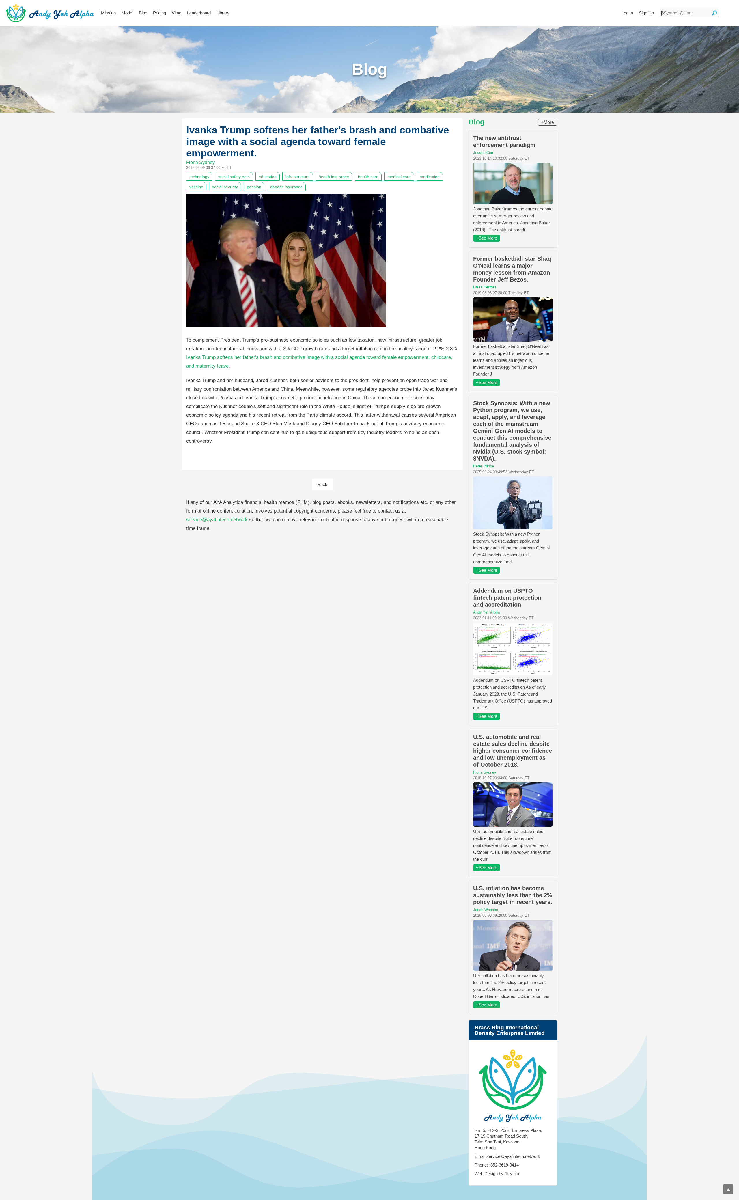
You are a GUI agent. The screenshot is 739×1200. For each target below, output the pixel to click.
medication (430, 176)
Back (322, 484)
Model (127, 12)
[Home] (50, 13)
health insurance (334, 176)
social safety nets (234, 176)
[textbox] (689, 13)
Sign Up (646, 12)
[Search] (714, 13)
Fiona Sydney (200, 162)
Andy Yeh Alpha (486, 612)
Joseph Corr (483, 152)
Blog (143, 12)
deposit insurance (286, 187)
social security (225, 187)
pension (254, 187)
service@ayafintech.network (217, 519)
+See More (486, 238)
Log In (627, 12)
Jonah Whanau (485, 910)
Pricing (159, 12)
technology (199, 176)
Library (223, 12)
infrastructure (297, 176)
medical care (399, 176)
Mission (108, 12)
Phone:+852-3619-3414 (497, 1164)
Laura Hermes (485, 287)
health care (368, 176)
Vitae (176, 12)
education (268, 176)
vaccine (196, 187)
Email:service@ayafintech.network (507, 1156)
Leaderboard (199, 12)
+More (547, 122)
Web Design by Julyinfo (497, 1173)
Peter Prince (483, 466)
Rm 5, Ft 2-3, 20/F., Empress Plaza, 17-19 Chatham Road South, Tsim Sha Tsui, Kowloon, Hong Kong (508, 1139)
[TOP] (728, 1189)
